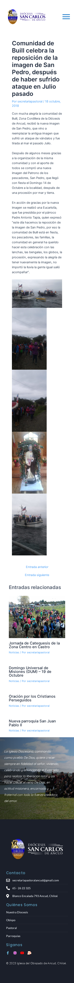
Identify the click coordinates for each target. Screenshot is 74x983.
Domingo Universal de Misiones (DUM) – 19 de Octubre (30, 671)
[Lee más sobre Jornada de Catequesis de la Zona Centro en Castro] (37, 617)
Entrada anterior (37, 567)
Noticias (14, 652)
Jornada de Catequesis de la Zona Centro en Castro (34, 645)
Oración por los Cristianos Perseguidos (32, 698)
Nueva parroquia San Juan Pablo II (32, 723)
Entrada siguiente (37, 575)
